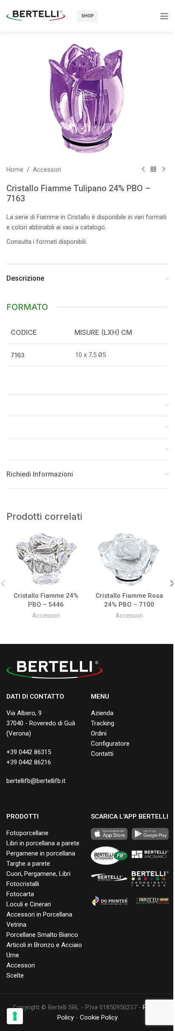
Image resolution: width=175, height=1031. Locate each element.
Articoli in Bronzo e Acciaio (44, 945)
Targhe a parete (28, 863)
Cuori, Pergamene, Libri (38, 874)
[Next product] (163, 169)
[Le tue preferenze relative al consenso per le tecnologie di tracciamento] (15, 1016)
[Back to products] (153, 169)
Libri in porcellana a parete (42, 843)
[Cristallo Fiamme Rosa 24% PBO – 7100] (129, 559)
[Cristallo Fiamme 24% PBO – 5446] (45, 559)
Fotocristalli (22, 884)
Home (14, 169)
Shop (87, 16)
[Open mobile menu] (164, 16)
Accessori (47, 169)
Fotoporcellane (27, 833)
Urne (12, 955)
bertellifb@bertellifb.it (35, 781)
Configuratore (110, 743)
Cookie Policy (99, 1017)
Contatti (102, 754)
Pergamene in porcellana (40, 853)
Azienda (102, 713)
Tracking (102, 723)
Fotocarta (20, 894)
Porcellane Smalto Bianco (42, 935)
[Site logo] (35, 15)
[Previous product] (143, 169)
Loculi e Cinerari (28, 904)
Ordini (99, 733)
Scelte (15, 975)
